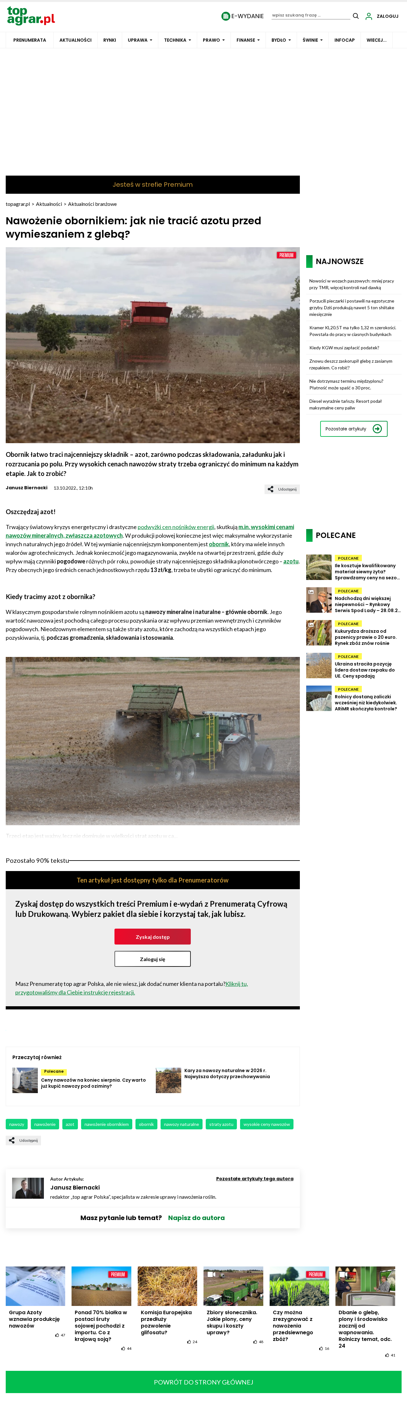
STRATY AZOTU (221, 1124)
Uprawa (138, 40)
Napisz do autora (196, 1217)
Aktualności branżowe (92, 204)
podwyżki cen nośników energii (176, 526)
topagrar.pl (18, 204)
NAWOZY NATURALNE (181, 1124)
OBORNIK (146, 1124)
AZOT (70, 1124)
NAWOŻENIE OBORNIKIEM (107, 1124)
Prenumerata (29, 40)
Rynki (109, 40)
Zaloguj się (152, 959)
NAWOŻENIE (45, 1124)
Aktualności (75, 40)
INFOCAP (345, 40)
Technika (175, 40)
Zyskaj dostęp (153, 937)
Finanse (246, 40)
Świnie (310, 40)
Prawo (211, 40)
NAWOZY (16, 1124)
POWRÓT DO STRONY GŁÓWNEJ (203, 1382)
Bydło (279, 40)
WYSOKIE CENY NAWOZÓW (267, 1124)
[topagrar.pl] (31, 15)
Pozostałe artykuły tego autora (254, 1178)
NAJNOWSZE (340, 261)
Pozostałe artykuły (346, 429)
